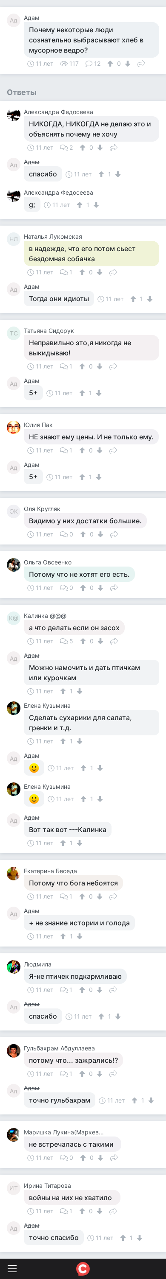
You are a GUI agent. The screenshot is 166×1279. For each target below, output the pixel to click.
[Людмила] (15, 967)
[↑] (111, 63)
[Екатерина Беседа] (15, 873)
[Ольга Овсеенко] (15, 565)
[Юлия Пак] (15, 427)
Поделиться (141, 63)
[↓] (127, 63)
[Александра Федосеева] (15, 114)
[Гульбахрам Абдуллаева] (15, 1051)
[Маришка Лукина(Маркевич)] (15, 1135)
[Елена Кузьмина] (15, 708)
